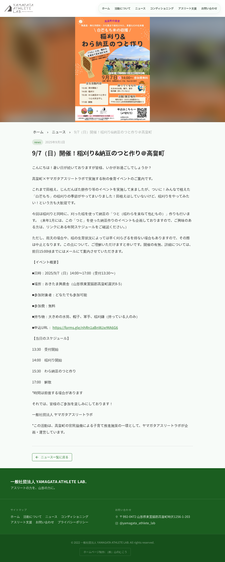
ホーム (38, 131)
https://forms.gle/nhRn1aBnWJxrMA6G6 (85, 327)
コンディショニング (74, 516)
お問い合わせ (45, 522)
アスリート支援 (21, 522)
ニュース (59, 131)
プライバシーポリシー (73, 522)
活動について (32, 516)
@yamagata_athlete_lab (137, 523)
